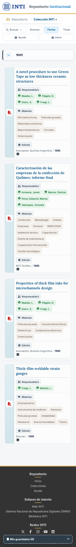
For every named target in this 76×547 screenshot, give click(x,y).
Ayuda (22, 37)
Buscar (14, 29)
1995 (19, 55)
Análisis (57, 219)
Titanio (63, 422)
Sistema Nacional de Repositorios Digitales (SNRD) (38, 511)
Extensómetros (26, 403)
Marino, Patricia (57, 192)
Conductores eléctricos (48, 330)
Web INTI (38, 506)
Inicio (58, 37)
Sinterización (25, 136)
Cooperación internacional (32, 245)
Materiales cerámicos (30, 123)
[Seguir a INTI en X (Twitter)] (23, 531)
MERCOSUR (54, 226)
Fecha (51, 29)
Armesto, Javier (31, 192)
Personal (38, 226)
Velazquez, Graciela (33, 204)
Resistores (23, 422)
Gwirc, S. (27, 102)
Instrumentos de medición (32, 409)
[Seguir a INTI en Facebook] (30, 531)
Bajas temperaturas (28, 129)
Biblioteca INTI (38, 516)
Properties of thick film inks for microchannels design (42, 285)
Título (66, 29)
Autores (35, 29)
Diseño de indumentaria (31, 238)
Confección (24, 219)
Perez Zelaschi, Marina (35, 198)
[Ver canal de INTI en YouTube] (45, 531)
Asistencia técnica (28, 232)
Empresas (23, 226)
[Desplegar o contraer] (8, 55)
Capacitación (49, 232)
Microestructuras (27, 117)
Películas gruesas (51, 117)
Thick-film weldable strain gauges (38, 370)
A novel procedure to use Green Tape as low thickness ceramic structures (42, 76)
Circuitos (49, 129)
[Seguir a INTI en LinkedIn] (53, 531)
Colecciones (38, 485)
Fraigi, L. (45, 102)
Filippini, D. (48, 96)
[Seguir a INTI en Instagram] (38, 531)
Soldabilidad (48, 415)
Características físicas (54, 324)
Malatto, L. (28, 96)
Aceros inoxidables (44, 422)
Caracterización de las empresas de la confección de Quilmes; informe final (40, 173)
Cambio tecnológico (29, 251)
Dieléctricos (24, 330)
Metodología (42, 219)
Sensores (56, 409)
